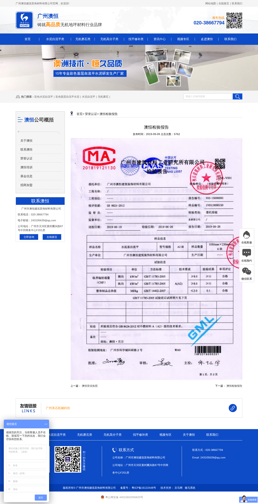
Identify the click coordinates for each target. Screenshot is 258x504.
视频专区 (183, 39)
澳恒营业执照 (90, 385)
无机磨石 (103, 96)
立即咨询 (29, 236)
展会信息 (26, 176)
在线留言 (224, 3)
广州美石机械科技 (58, 408)
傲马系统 (190, 487)
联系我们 (237, 3)
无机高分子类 (109, 39)
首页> (80, 114)
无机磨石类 (82, 39)
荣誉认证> (92, 114)
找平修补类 (136, 39)
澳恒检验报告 (109, 114)
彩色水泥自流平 (43, 96)
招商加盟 (26, 185)
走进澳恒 (207, 39)
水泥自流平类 (55, 39)
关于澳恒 (26, 140)
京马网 (178, 487)
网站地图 (210, 3)
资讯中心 (160, 39)
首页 (28, 39)
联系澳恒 (26, 149)
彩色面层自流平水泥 (67, 96)
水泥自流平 (88, 96)
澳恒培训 (26, 167)
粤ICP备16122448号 (144, 487)
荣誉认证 (26, 158)
